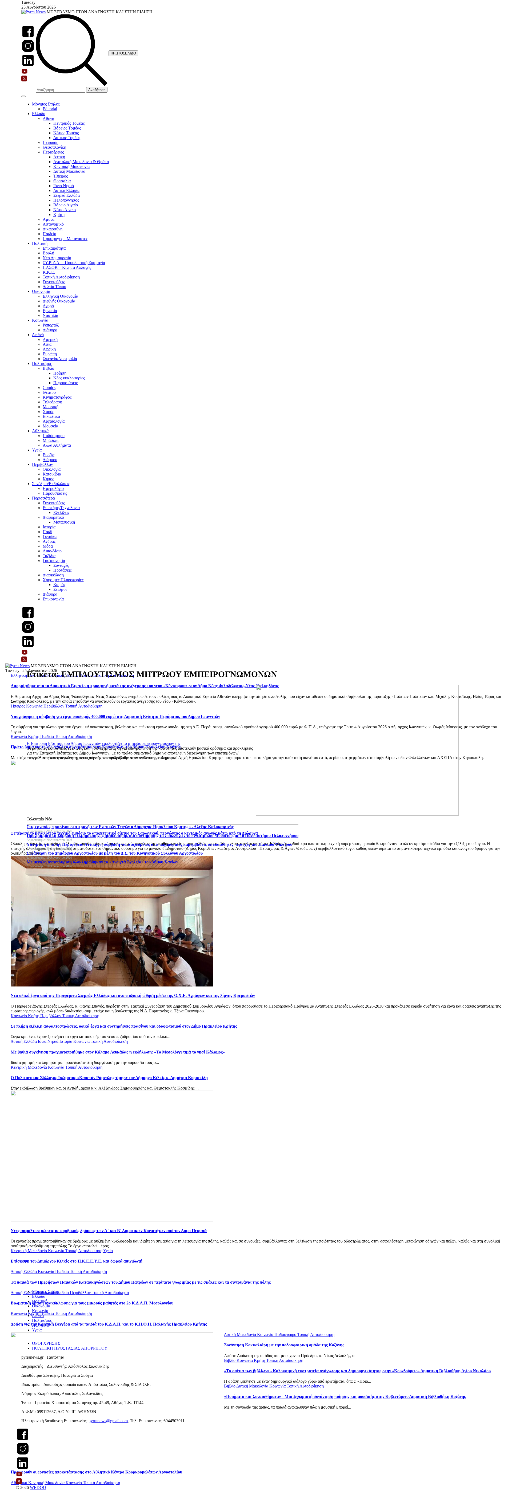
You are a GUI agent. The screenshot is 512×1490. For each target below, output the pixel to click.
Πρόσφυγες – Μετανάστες (65, 238)
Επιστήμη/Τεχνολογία (61, 507)
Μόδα (48, 546)
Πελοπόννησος (66, 200)
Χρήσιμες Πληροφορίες (63, 579)
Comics (49, 387)
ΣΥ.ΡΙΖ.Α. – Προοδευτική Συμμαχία (74, 262)
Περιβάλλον (42, 464)
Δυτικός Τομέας (66, 137)
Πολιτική (39, 243)
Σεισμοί (60, 589)
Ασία (47, 344)
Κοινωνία (40, 320)
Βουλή (48, 253)
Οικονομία (41, 291)
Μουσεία (50, 426)
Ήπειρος (60, 176)
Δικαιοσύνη (52, 229)
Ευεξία (48, 455)
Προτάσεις (62, 570)
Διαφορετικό (53, 517)
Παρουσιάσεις (65, 382)
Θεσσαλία (62, 181)
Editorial (50, 109)
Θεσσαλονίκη (54, 147)
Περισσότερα (43, 498)
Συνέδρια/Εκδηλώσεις (51, 483)
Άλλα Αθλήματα (57, 445)
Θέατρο (49, 392)
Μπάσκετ (51, 440)
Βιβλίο (48, 368)
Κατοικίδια (52, 474)
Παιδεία (49, 233)
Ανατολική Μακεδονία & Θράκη (81, 161)
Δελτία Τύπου (54, 286)
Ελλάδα (38, 113)
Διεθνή (38, 334)
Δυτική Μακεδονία (69, 171)
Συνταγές (61, 565)
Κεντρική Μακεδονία (71, 166)
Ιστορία (49, 527)
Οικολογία (52, 469)
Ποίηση (59, 373)
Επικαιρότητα (54, 248)
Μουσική (50, 406)
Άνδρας (49, 541)
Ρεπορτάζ (51, 325)
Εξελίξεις (61, 512)
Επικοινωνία (53, 599)
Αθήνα (48, 118)
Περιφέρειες (53, 152)
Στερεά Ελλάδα (66, 195)
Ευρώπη (50, 354)
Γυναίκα (50, 536)
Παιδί (47, 531)
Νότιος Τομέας (66, 133)
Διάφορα (50, 330)
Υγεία (37, 450)
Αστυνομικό (53, 224)
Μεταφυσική (64, 522)
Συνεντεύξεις (54, 282)
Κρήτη (59, 214)
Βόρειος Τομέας (67, 128)
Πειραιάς (50, 142)
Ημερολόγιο (53, 488)
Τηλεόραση (52, 402)
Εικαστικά (51, 416)
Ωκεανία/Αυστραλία (60, 358)
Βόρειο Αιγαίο (65, 205)
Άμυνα (48, 219)
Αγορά (48, 306)
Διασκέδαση (53, 575)
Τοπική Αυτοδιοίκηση (61, 277)
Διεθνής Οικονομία (59, 301)
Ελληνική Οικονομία (60, 296)
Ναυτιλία (50, 315)
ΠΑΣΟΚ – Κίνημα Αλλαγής (67, 267)
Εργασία (50, 310)
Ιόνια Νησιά (63, 185)
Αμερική (50, 339)
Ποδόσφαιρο (54, 435)
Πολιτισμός (42, 363)
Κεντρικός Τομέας (69, 123)
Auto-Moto (52, 551)
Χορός (48, 411)
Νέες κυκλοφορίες (69, 378)
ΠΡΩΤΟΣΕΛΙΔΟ (123, 53)
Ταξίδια (49, 555)
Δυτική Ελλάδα (66, 190)
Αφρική (49, 349)
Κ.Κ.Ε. (49, 272)
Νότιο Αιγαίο (64, 209)
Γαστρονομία (54, 560)
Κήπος (48, 479)
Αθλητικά (40, 430)
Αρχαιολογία (54, 421)
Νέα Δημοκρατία (57, 257)
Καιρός (59, 584)
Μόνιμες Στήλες (45, 104)
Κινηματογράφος (57, 397)
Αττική (59, 157)
